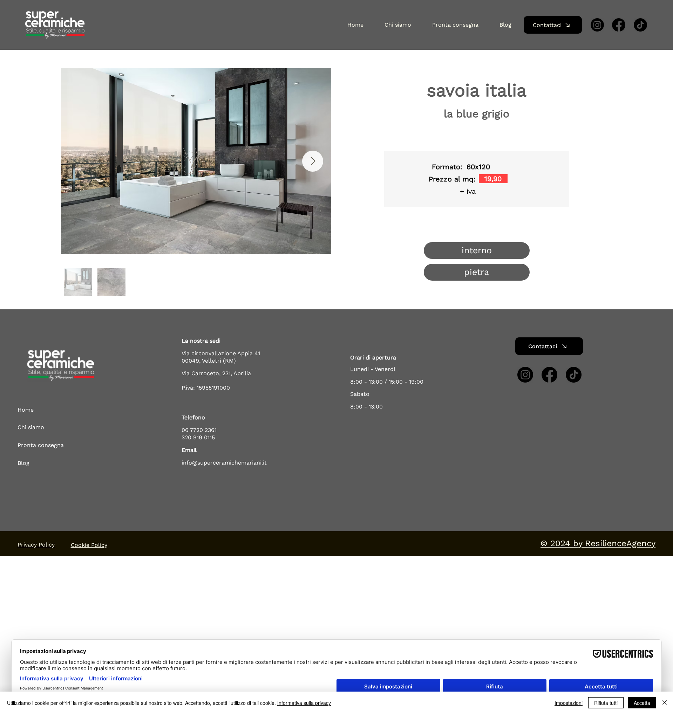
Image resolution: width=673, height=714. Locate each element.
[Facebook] (618, 25)
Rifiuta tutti (606, 702)
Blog (23, 463)
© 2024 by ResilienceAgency (598, 543)
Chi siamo (31, 427)
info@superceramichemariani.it (224, 462)
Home (26, 409)
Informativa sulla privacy (304, 702)
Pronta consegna (41, 445)
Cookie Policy (89, 545)
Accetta (642, 702)
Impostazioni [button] (569, 702)
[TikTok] (640, 25)
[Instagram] (597, 25)
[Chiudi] (664, 702)
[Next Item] (312, 161)
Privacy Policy (36, 544)
